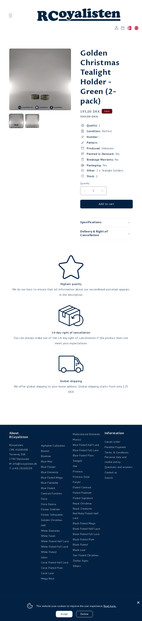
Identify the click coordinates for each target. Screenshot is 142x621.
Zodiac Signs (80, 560)
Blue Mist (46, 461)
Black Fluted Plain (83, 539)
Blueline (46, 456)
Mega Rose (47, 578)
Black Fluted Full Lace (86, 534)
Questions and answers (119, 467)
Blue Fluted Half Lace (86, 445)
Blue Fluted (48, 488)
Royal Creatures (82, 508)
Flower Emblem (50, 509)
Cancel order (112, 441)
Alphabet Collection (53, 445)
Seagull (77, 460)
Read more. (110, 606)
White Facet (48, 536)
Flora (44, 498)
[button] (10, 15)
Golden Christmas (51, 520)
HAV (43, 525)
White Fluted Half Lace (55, 541)
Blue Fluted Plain (83, 455)
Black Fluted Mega (84, 523)
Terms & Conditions (117, 452)
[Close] (138, 602)
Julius (44, 557)
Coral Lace (47, 573)
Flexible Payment (115, 447)
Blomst (45, 451)
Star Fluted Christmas (86, 555)
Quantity (84, 183)
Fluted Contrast (82, 487)
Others (77, 566)
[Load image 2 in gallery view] (32, 121)
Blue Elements (49, 472)
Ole (75, 466)
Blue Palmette (49, 482)
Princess (78, 471)
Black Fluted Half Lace (86, 528)
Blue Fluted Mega (52, 477)
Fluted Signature (83, 498)
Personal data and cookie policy (115, 459)
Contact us (111, 472)
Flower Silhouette (52, 514)
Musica (77, 439)
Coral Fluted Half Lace (54, 562)
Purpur (77, 482)
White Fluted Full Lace (54, 546)
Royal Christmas (82, 503)
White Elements (50, 530)
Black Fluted (80, 544)
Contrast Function (51, 493)
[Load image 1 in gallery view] (16, 121)
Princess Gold (81, 476)
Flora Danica (48, 504)
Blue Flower (48, 467)
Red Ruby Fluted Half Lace (86, 516)
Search (109, 477)
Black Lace (79, 550)
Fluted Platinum (82, 492)
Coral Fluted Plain (52, 567)
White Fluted (48, 552)
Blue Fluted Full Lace (86, 450)
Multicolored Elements (86, 434)
